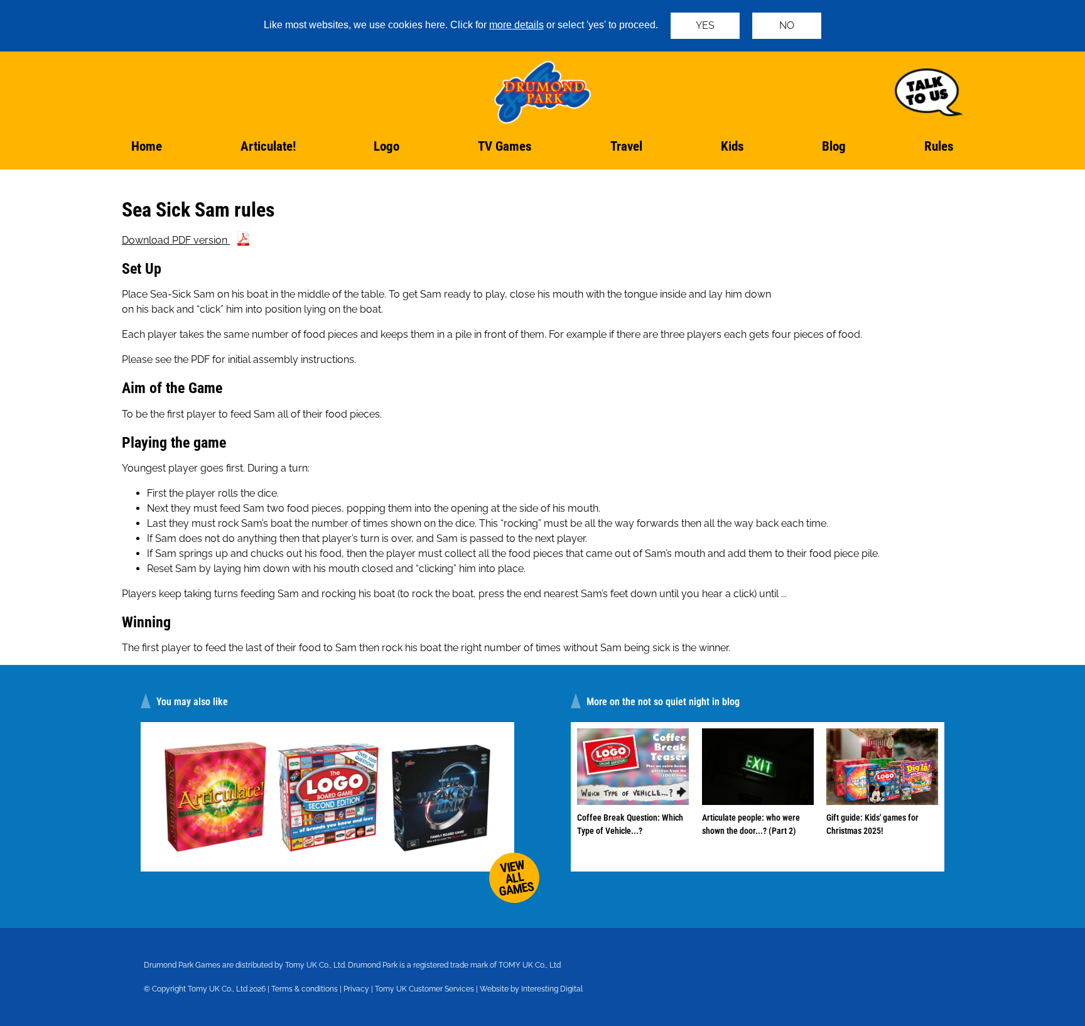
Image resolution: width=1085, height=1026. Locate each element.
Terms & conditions (304, 989)
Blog (834, 146)
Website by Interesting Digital (531, 989)
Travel (626, 146)
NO (786, 25)
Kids (732, 146)
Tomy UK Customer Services (424, 989)
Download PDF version (176, 240)
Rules (939, 146)
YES (705, 25)
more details (516, 24)
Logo (386, 146)
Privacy (356, 989)
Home (146, 146)
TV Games (505, 146)
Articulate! (268, 146)
